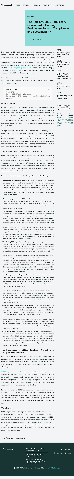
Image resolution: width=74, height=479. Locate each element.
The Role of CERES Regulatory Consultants (18, 94)
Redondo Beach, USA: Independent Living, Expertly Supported (64, 107)
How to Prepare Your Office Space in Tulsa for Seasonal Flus (60, 122)
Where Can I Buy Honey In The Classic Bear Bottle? (64, 54)
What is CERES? (10, 92)
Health (30, 16)
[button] (70, 5)
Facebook (67, 449)
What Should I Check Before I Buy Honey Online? (63, 64)
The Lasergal (55, 468)
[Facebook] (61, 449)
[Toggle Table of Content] (48, 89)
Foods (59, 60)
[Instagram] (54, 453)
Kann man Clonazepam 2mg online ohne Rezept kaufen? (69, 120)
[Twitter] (65, 453)
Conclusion (9, 98)
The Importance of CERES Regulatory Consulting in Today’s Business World (28, 96)
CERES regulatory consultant (16, 438)
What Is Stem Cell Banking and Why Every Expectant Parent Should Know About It (36, 461)
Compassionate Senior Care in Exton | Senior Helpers (64, 86)
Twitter (69, 453)
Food (59, 50)
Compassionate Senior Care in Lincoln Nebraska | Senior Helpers (65, 96)
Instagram (59, 453)
